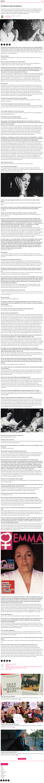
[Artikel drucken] (10, 44)
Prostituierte (7, 666)
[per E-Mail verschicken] (7, 44)
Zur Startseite (22, 758)
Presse (2, 767)
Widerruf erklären (4, 764)
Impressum (3, 776)
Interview (7, 665)
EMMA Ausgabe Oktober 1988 (10, 664)
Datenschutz (3, 772)
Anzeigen (2, 769)
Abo (1, 765)
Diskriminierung (26, 666)
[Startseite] (22, 1)
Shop (2, 766)
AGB (1, 770)
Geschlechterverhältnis (34, 666)
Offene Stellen (3, 775)
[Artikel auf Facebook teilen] (2, 44)
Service (2, 774)
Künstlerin (12, 666)
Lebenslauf (40, 666)
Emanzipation (17, 666)
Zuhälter (21, 666)
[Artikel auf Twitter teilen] (4, 44)
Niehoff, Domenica (8, 669)
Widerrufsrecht (3, 771)
